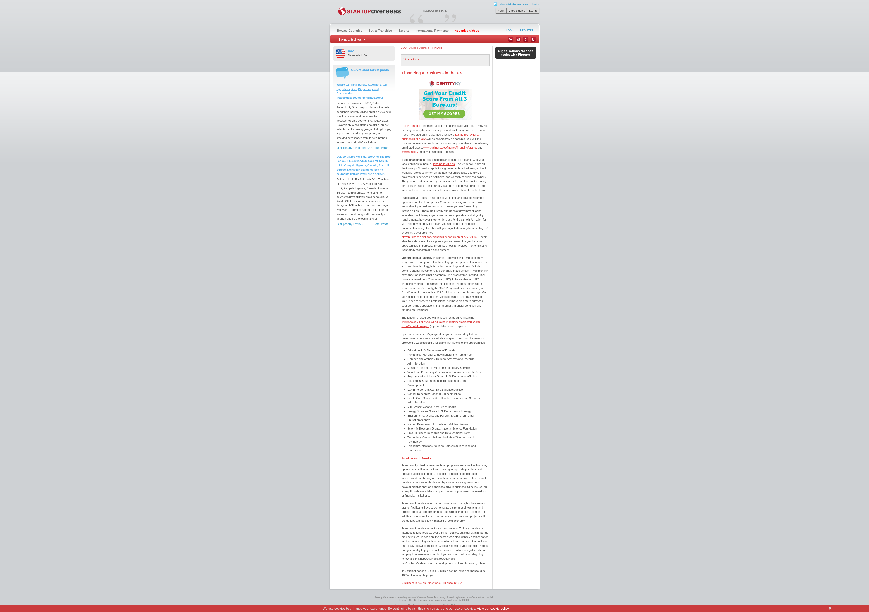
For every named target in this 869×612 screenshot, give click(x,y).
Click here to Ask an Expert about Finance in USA (432, 583)
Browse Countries (349, 30)
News (501, 10)
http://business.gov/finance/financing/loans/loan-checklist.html (439, 237)
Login (510, 30)
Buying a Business (419, 47)
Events (533, 10)
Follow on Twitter (519, 4)
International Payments (432, 30)
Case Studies (517, 10)
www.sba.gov (410, 152)
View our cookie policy (493, 608)
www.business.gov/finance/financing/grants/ (450, 147)
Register (527, 30)
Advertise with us (467, 30)
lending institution (444, 164)
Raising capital (411, 125)
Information (525, 39)
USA (403, 47)
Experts (403, 30)
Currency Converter (533, 39)
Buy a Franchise (380, 30)
